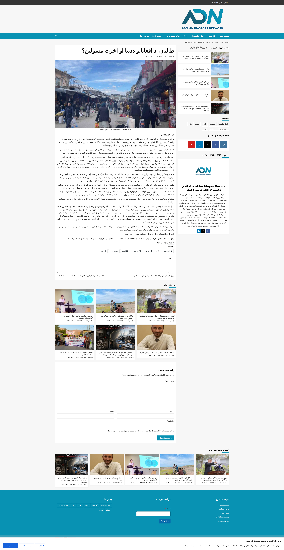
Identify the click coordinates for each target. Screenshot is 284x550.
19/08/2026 (160, 355)
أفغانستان (212, 36)
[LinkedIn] (199, 231)
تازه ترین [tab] (223, 47)
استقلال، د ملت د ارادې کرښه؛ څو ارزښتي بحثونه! (157, 352)
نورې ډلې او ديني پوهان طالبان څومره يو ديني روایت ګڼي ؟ (153, 274)
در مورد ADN (224, 509)
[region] (142, 543)
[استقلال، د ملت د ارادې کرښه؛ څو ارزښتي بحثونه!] (156, 337)
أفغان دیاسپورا (198, 36)
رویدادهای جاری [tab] (198, 47)
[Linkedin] (199, 144)
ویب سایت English (222, 516)
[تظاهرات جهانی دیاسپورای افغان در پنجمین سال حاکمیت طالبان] (74, 337)
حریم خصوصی (223, 520)
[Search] (56, 36)
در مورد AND (157, 36)
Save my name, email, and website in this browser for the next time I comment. (140, 431)
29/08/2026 (160, 321)
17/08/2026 (119, 357)
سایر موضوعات (173, 36)
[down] (191, 36)
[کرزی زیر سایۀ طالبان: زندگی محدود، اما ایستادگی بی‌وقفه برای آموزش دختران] (156, 301)
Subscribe (165, 521)
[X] (207, 144)
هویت (205, 129)
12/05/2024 (158, 56)
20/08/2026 (78, 321)
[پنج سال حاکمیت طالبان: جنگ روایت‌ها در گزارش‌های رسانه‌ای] (74, 301)
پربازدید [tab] (212, 47)
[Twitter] (203, 231)
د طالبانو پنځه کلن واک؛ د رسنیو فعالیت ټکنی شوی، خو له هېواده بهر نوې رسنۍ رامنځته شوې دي (195, 108)
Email (171, 411)
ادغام (204, 124)
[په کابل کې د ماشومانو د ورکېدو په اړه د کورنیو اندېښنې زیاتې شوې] (115, 301)
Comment (169, 381)
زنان (184, 36)
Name (111, 411)
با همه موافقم (10, 546)
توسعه (197, 124)
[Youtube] (191, 144)
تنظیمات (39, 546)
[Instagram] (223, 144)
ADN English (169, 56)
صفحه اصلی (224, 36)
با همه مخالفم (26, 546)
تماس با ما (144, 36)
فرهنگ (212, 129)
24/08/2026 (119, 321)
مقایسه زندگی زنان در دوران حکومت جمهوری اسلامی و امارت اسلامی (81, 274)
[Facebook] (215, 144)
